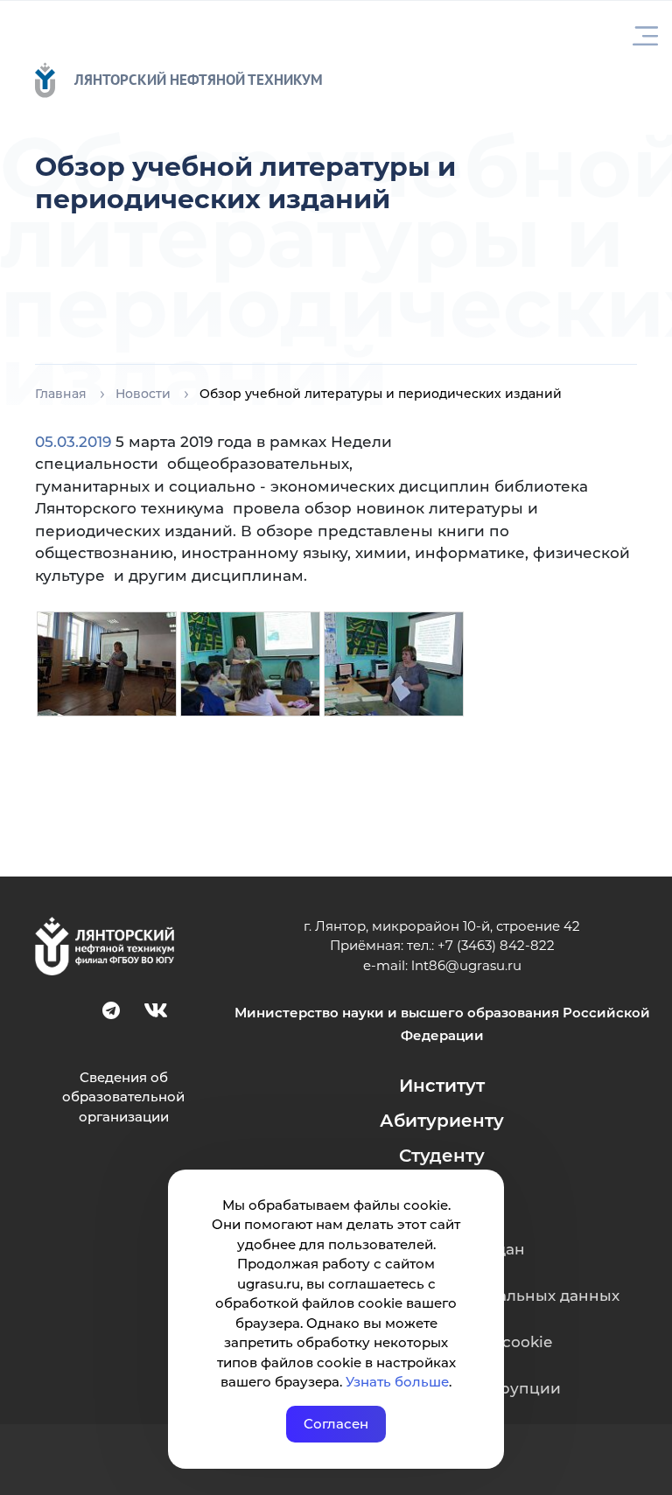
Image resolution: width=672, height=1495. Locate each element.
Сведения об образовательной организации (123, 1097)
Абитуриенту (442, 1120)
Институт (442, 1085)
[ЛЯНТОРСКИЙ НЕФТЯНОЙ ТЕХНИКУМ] (54, 80)
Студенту (442, 1155)
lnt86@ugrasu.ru (466, 965)
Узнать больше (397, 1381)
